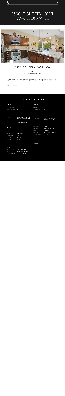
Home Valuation (40, 2)
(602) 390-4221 (53, 2)
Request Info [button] (11, 89)
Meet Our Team (21, 2)
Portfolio (27, 2)
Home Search (33, 2)
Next (11, 61)
